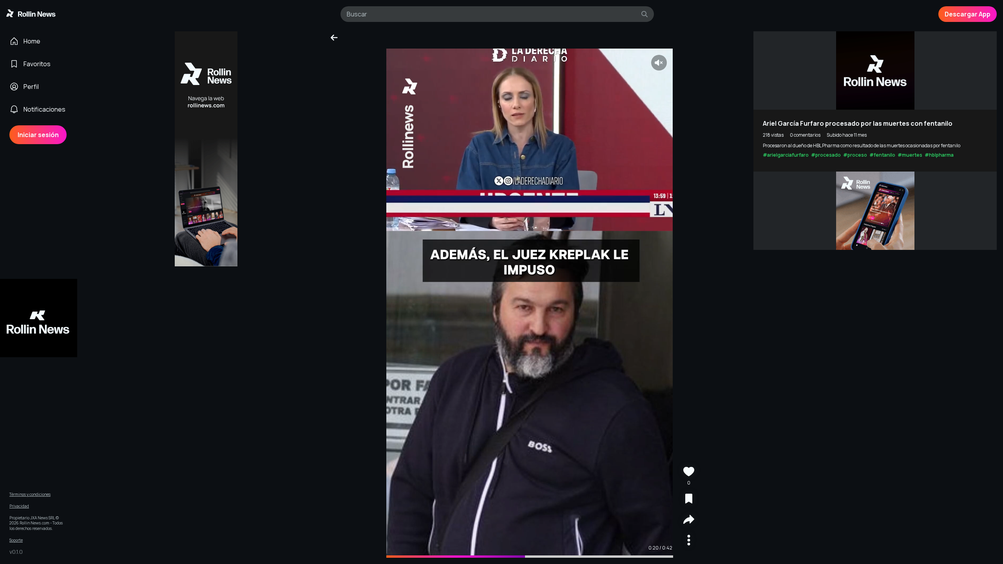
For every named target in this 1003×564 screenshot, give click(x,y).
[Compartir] (689, 520)
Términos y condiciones (30, 494)
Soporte (16, 540)
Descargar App (967, 14)
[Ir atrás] (334, 37)
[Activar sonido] (659, 62)
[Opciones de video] (689, 541)
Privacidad (19, 506)
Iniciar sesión (38, 134)
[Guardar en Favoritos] (689, 499)
